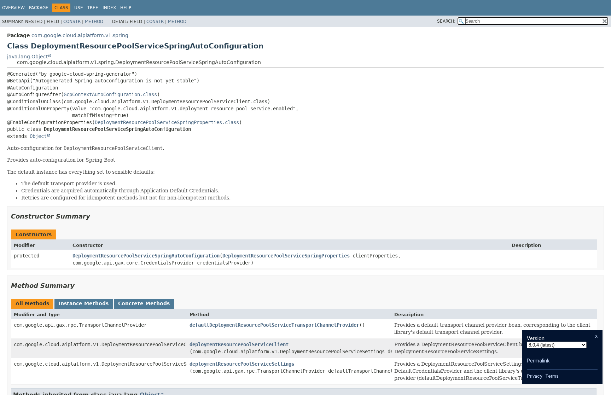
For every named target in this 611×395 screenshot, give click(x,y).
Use (78, 7)
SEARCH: (446, 21)
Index (109, 7)
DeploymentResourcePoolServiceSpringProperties (286, 256)
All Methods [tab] (32, 303)
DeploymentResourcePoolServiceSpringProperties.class (167, 122)
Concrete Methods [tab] (144, 303)
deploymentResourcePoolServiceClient (239, 344)
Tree (92, 7)
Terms (552, 376)
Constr (72, 21)
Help (125, 7)
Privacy (534, 376)
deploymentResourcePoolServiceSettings (242, 364)
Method (94, 21)
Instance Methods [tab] (84, 303)
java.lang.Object (27, 56)
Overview (13, 7)
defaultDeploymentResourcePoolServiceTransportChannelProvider (274, 325)
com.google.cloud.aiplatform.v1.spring (79, 35)
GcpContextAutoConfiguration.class (110, 94)
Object (38, 136)
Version (536, 338)
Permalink (538, 361)
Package (38, 7)
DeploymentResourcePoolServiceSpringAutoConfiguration (146, 256)
